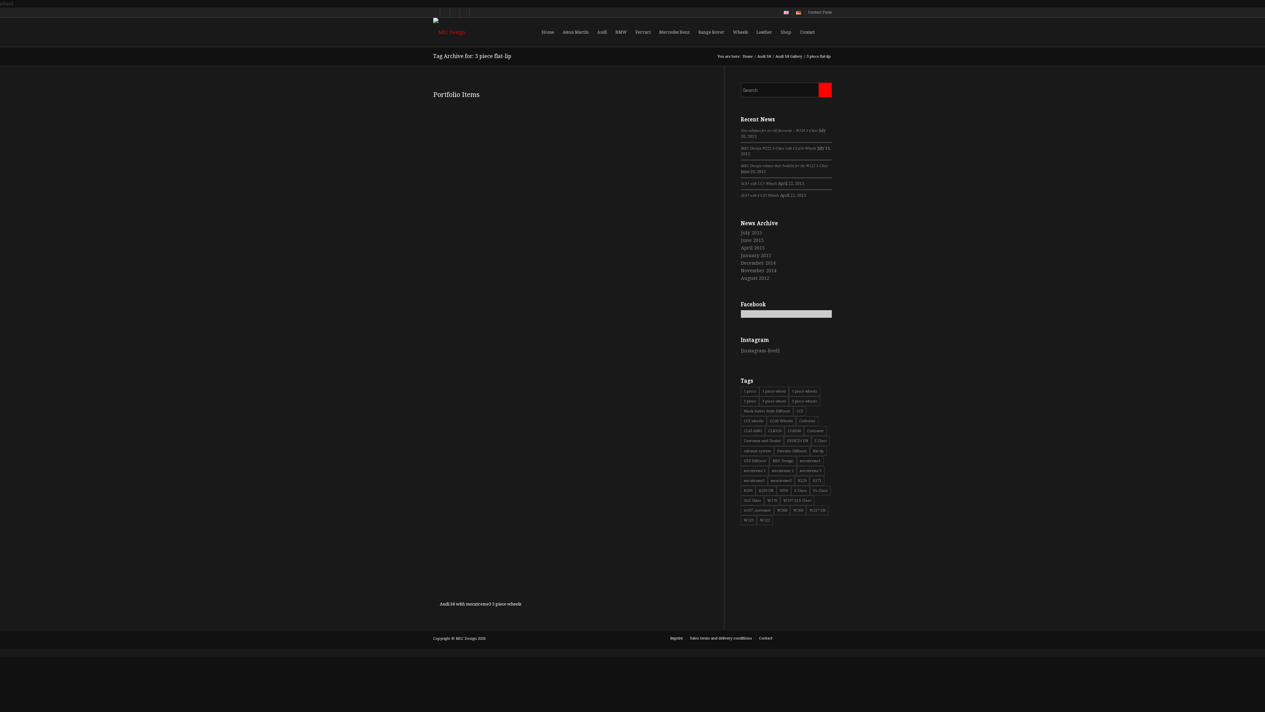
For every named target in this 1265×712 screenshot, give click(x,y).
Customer (815, 431)
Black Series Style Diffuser (767, 411)
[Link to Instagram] (464, 12)
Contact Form (820, 12)
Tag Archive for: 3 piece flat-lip (472, 56)
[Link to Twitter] (435, 12)
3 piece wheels (804, 401)
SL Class (820, 491)
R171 (817, 481)
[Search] (825, 32)
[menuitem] (786, 13)
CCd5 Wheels (781, 421)
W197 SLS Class (797, 500)
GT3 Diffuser (755, 461)
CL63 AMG (753, 431)
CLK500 (794, 431)
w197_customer (757, 510)
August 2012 (755, 278)
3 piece (750, 401)
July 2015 (751, 232)
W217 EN (817, 510)
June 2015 (752, 240)
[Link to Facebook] (455, 12)
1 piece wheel (774, 391)
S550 (784, 491)
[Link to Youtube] (445, 12)
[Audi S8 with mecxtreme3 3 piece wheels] (481, 348)
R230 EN (766, 491)
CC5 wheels (754, 421)
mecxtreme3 (754, 481)
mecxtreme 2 (783, 471)
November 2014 (758, 270)
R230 (748, 491)
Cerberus (807, 421)
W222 (765, 520)
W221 (749, 520)
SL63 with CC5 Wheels (759, 183)
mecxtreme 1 (755, 471)
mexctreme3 (781, 481)
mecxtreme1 (810, 461)
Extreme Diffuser (792, 451)
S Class (800, 491)
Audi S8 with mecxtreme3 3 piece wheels (480, 604)
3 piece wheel (774, 401)
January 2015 (756, 255)
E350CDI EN (797, 441)
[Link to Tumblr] (475, 12)
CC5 (800, 411)
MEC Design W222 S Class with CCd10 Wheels (778, 148)
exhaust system (757, 451)
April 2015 (753, 248)
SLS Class (752, 500)
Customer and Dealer (762, 441)
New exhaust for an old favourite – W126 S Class (779, 130)
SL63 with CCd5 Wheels (760, 195)
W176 (772, 500)
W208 (782, 510)
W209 (798, 510)
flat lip (818, 451)
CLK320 (774, 431)
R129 (802, 481)
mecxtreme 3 (811, 471)
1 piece (750, 391)
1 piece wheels (804, 391)
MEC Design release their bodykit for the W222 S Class (784, 165)
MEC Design (783, 461)
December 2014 (758, 263)
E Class (820, 441)
